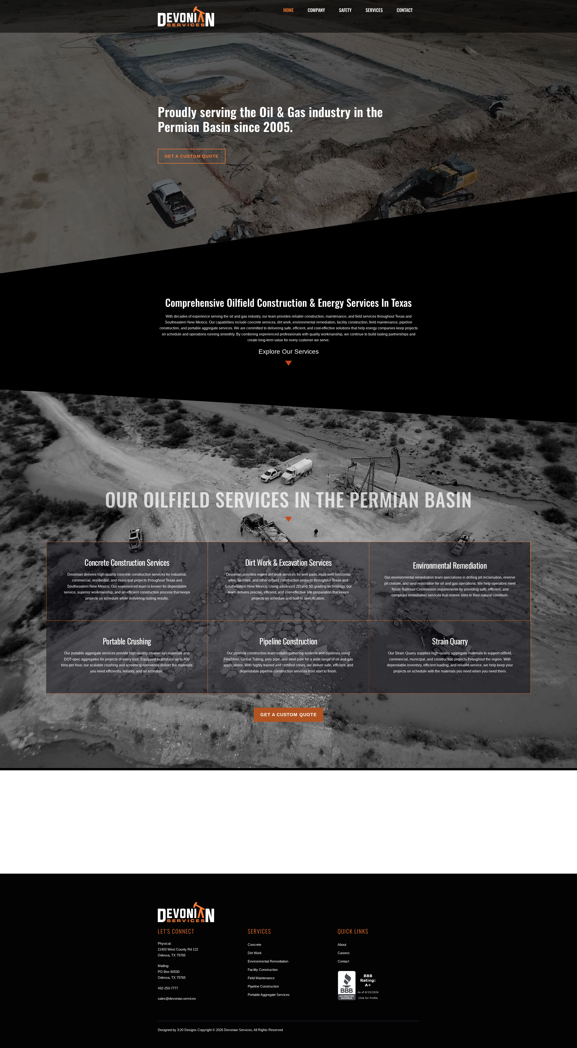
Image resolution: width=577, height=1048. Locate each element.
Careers (344, 953)
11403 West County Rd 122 (178, 949)
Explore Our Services (289, 351)
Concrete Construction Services (127, 562)
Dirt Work (255, 953)
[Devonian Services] (186, 24)
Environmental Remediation (450, 565)
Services (374, 10)
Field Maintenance (261, 978)
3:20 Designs (187, 1030)
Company (316, 10)
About (342, 944)
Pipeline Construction (288, 641)
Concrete (254, 944)
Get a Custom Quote (192, 156)
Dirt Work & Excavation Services (288, 562)
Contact (405, 10)
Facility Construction (263, 970)
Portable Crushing (127, 641)
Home (288, 10)
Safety (345, 10)
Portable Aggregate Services (269, 995)
